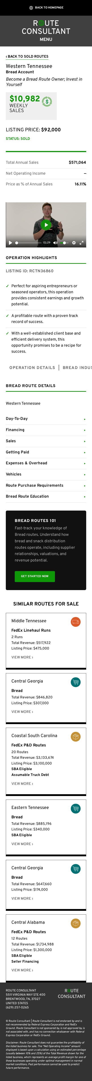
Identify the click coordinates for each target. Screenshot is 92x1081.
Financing (46, 430)
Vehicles (46, 474)
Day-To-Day (46, 418)
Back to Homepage (49, 8)
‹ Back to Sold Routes (27, 56)
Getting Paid (46, 452)
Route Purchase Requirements (46, 485)
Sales (46, 441)
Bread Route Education (46, 496)
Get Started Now (35, 576)
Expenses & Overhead (46, 463)
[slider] (28, 243)
